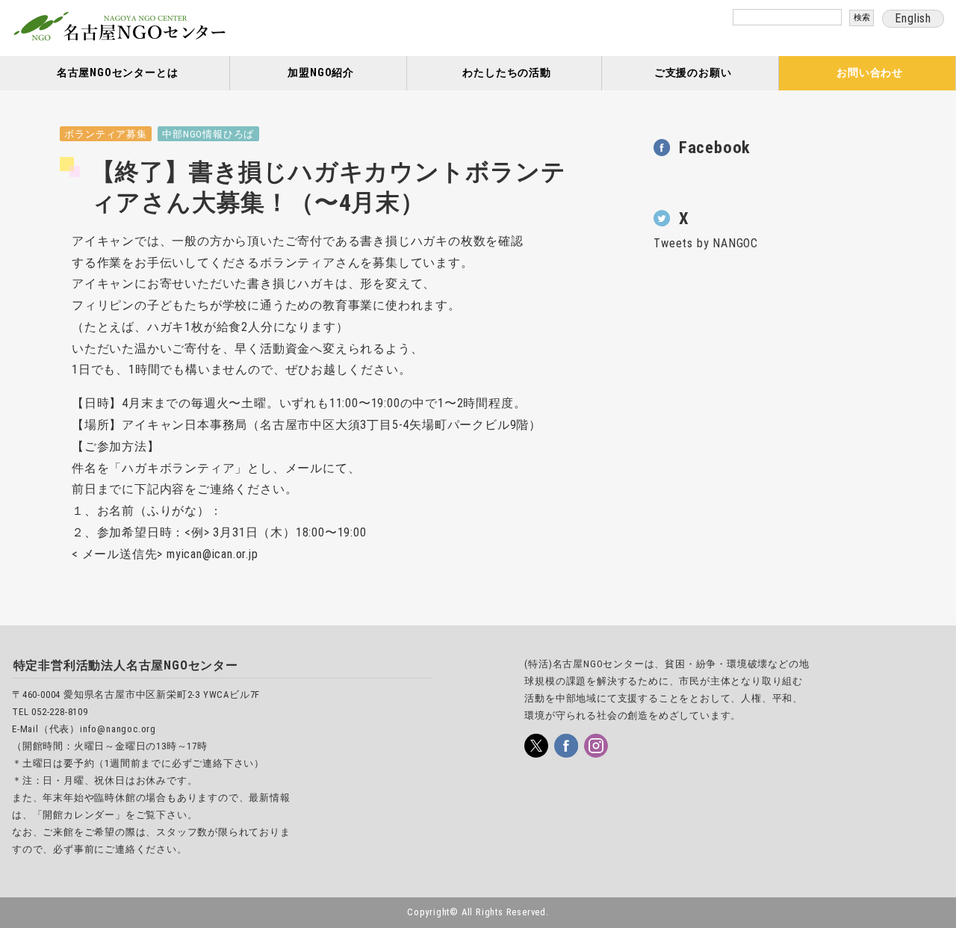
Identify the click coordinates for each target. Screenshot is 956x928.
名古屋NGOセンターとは (118, 72)
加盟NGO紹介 (321, 72)
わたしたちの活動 (506, 72)
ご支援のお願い (693, 72)
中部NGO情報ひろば (208, 134)
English (913, 18)
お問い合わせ (869, 72)
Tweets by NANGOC (706, 243)
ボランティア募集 (105, 134)
